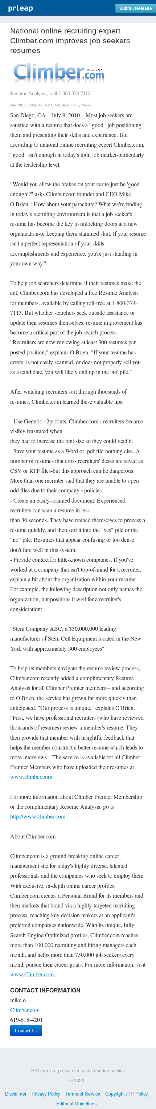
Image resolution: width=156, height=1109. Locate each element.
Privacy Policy (46, 1093)
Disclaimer (15, 1093)
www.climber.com (31, 776)
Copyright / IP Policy (126, 1093)
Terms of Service (82, 1093)
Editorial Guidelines (76, 1103)
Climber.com (25, 1009)
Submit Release (135, 8)
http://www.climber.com (37, 816)
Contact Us (26, 1030)
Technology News (76, 105)
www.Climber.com (32, 974)
